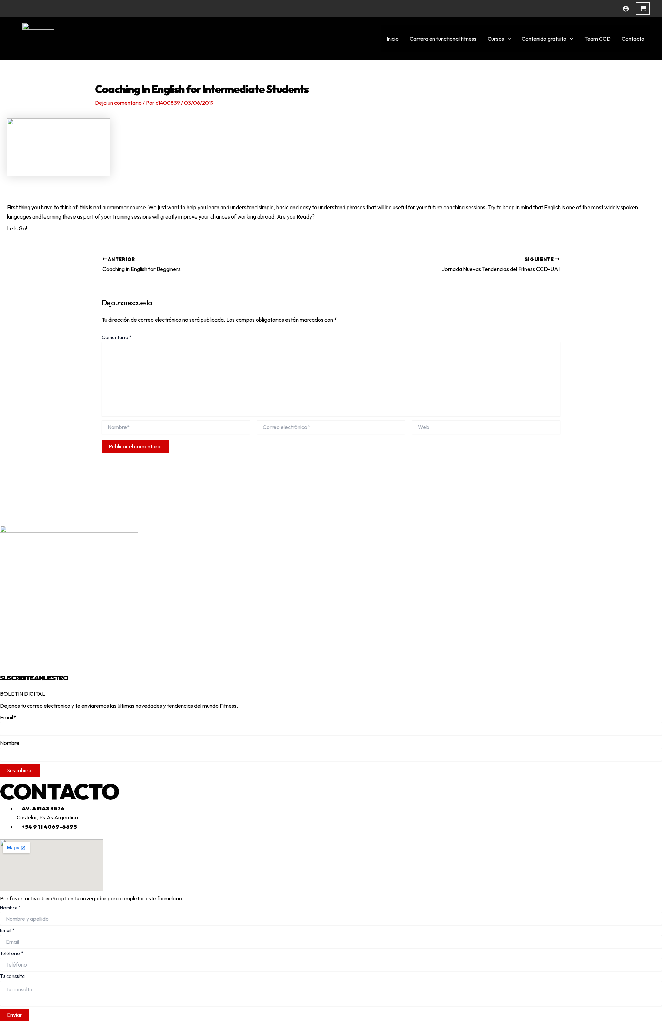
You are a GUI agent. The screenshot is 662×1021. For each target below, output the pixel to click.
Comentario (117, 337)
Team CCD (597, 38)
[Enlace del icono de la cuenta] (626, 9)
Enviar (14, 1014)
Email (7, 930)
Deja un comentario (118, 102)
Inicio (393, 38)
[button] (507, 38)
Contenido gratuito (544, 38)
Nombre (10, 907)
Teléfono (11, 953)
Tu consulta (12, 976)
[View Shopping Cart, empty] (643, 8)
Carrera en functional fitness (443, 38)
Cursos (496, 38)
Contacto (633, 38)
